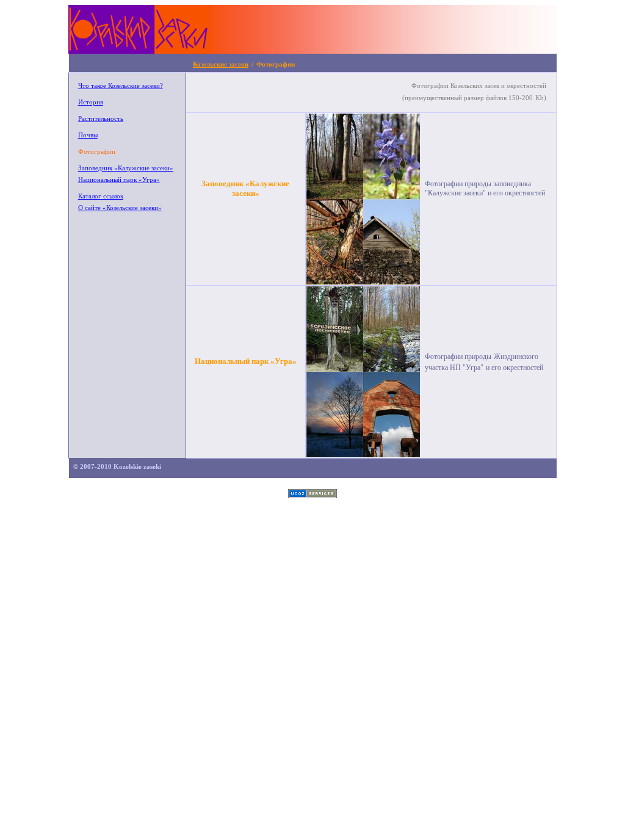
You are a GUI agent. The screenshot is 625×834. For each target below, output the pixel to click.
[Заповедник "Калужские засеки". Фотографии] (363, 282)
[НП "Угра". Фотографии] (363, 454)
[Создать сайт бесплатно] (312, 495)
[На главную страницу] (312, 49)
